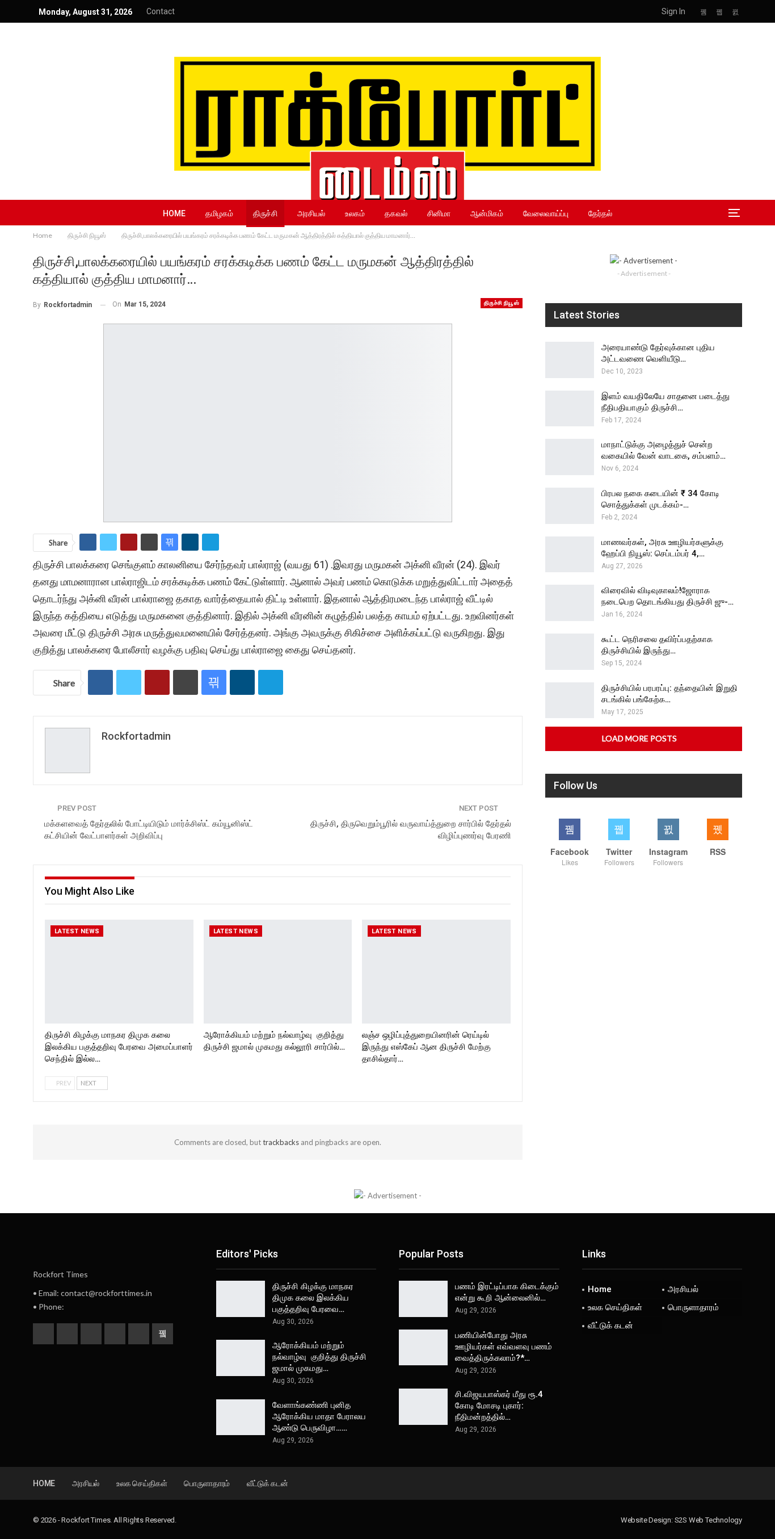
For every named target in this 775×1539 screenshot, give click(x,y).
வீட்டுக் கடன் (610, 1325)
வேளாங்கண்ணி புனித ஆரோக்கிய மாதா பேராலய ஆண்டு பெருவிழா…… (319, 1416)
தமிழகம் (219, 213)
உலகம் (355, 213)
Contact (160, 11)
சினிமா (438, 213)
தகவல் (396, 213)
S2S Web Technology (708, 1520)
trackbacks (281, 1142)
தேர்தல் (600, 213)
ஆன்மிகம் (486, 213)
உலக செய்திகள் (615, 1307)
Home (174, 213)
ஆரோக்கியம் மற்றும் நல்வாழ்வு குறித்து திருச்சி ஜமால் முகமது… (319, 1356)
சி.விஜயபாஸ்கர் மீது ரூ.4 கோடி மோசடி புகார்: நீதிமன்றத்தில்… (499, 1405)
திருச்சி (265, 213)
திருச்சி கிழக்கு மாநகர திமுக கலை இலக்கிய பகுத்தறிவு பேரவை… (312, 1297)
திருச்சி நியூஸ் (501, 303)
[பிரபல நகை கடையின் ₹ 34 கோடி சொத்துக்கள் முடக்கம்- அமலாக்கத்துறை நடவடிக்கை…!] (569, 506)
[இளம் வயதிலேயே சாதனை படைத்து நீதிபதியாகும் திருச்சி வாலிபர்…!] (569, 409)
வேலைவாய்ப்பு (545, 213)
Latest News (76, 931)
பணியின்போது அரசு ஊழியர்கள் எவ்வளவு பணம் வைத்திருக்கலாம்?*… (503, 1346)
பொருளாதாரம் (693, 1307)
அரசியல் (311, 213)
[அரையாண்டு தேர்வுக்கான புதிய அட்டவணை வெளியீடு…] (569, 360)
